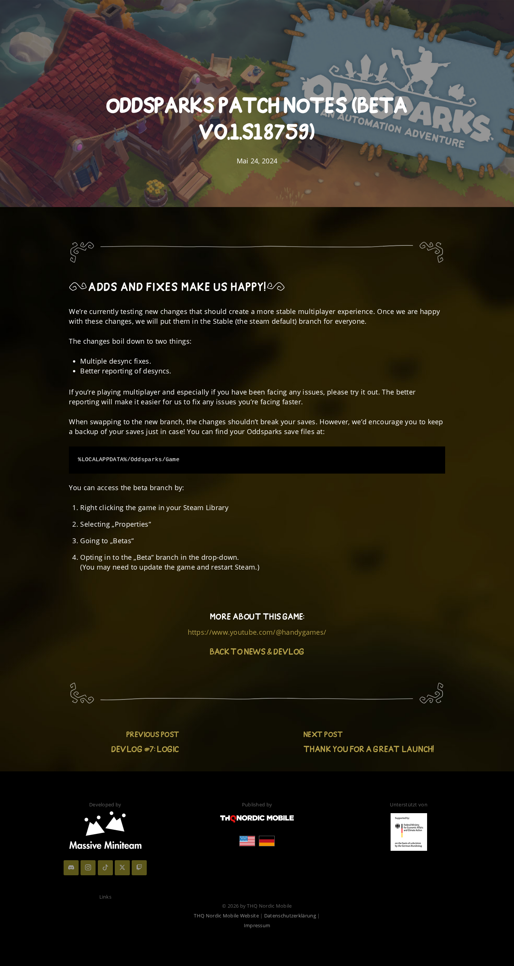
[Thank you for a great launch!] (368, 745)
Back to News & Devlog (257, 652)
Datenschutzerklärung (290, 915)
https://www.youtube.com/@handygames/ (257, 632)
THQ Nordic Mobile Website (226, 915)
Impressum (257, 925)
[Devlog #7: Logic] (145, 745)
